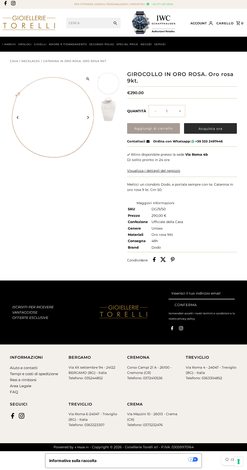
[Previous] (17, 117)
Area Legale (20, 386)
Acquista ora (210, 128)
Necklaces (30, 61)
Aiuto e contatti (24, 367)
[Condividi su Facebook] (154, 260)
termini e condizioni (216, 313)
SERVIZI (160, 44)
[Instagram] (12, 4)
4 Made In (82, 447)
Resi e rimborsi (23, 380)
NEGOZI (146, 44)
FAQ (14, 392)
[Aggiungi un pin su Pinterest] (173, 260)
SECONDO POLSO (101, 44)
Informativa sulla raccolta (72, 460)
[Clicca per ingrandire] (87, 78)
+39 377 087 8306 (162, 4)
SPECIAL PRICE (127, 44)
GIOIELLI (40, 44)
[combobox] (88, 23)
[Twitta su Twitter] (163, 260)
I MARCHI (9, 44)
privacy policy (186, 318)
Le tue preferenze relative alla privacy (144, 459)
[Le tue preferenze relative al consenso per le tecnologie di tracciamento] (238, 461)
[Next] (87, 117)
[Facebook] (5, 4)
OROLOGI (25, 44)
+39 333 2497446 (208, 141)
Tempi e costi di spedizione (34, 374)
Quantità (136, 111)
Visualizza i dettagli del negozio (153, 170)
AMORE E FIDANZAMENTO (68, 44)
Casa (14, 61)
